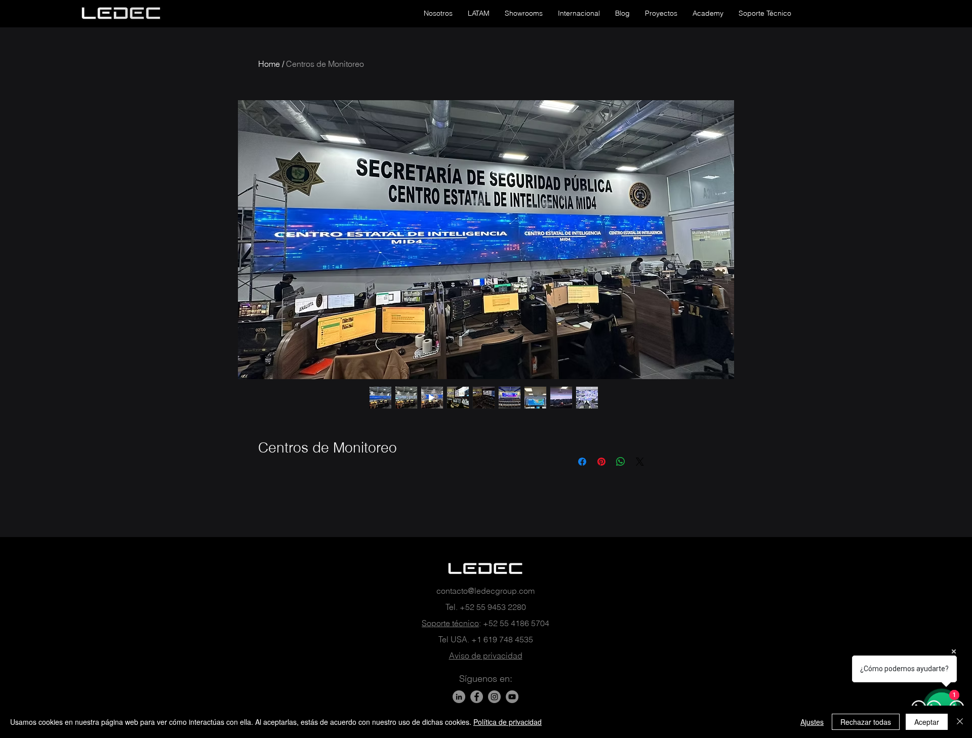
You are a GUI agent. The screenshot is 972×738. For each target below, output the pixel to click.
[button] (438, 13)
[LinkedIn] (459, 696)
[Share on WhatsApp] (621, 462)
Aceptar (926, 722)
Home (269, 64)
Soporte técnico (450, 623)
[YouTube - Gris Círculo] (512, 696)
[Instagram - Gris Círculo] (494, 696)
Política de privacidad (507, 722)
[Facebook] (476, 696)
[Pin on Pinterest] (601, 462)
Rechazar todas (865, 722)
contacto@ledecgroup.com (485, 591)
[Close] (960, 722)
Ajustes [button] (812, 722)
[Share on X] (640, 462)
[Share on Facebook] (582, 462)
